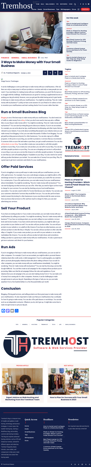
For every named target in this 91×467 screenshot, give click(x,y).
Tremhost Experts (13, 73)
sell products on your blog (9, 144)
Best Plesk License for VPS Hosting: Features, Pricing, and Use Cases (76, 41)
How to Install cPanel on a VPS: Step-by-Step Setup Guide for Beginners (76, 58)
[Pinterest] (55, 73)
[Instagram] (83, 4)
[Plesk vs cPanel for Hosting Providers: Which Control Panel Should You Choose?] (77, 168)
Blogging (4, 118)
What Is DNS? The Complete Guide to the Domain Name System (75, 196)
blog (23, 120)
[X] (86, 4)
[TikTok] (78, 464)
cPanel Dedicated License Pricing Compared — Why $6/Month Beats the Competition (77, 215)
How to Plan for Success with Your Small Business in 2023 (68, 398)
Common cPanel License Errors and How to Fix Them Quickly (76, 50)
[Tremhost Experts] (2, 73)
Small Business (29, 58)
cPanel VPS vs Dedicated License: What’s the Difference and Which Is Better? (77, 131)
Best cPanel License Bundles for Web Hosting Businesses (76, 123)
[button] (75, 4)
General (15, 58)
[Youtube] (88, 4)
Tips (67, 21)
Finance (5, 58)
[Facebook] (80, 4)
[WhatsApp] (60, 73)
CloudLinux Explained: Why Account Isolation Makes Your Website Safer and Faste (76, 205)
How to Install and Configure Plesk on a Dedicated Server (77, 24)
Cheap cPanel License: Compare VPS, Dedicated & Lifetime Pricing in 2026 (77, 224)
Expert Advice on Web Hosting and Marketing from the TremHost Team (22, 398)
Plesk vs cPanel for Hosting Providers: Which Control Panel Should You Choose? (76, 32)
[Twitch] (82, 464)
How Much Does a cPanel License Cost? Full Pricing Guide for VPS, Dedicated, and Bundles (77, 116)
